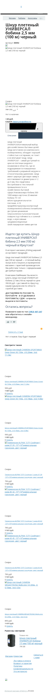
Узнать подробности (22, 122)
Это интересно (20, 671)
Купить (9, 393)
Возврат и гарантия (22, 663)
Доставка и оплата (22, 660)
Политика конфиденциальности (23, 667)
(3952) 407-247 (35, 311)
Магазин (9, 656)
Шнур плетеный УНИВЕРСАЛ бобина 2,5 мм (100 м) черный (30, 641)
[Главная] (5, 18)
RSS (41, 329)
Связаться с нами (38, 656)
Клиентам (17, 656)
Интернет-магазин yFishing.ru (16, 691)
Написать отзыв (15, 332)
